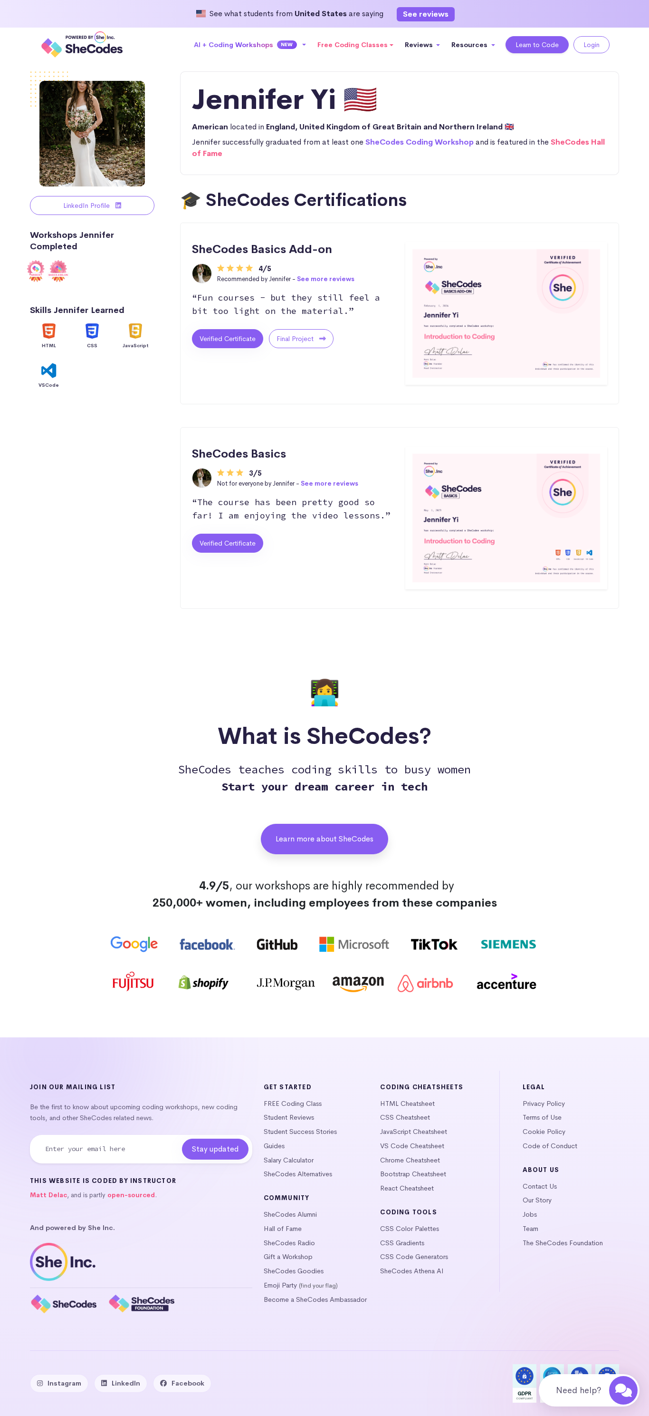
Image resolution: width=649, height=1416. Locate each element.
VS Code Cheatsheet (412, 1146)
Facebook (188, 1383)
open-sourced (131, 1195)
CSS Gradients (402, 1243)
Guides (274, 1146)
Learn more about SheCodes (324, 839)
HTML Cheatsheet (407, 1103)
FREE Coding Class (293, 1103)
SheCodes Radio (289, 1243)
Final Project (296, 338)
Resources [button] (470, 44)
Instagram (64, 1383)
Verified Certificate (228, 338)
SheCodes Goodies (294, 1271)
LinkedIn (126, 1383)
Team (530, 1228)
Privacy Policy (544, 1103)
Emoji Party (280, 1285)
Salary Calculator (289, 1160)
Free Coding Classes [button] (352, 44)
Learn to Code (537, 44)
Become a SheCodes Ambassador (315, 1299)
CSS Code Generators (414, 1256)
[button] (250, 44)
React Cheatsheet (407, 1188)
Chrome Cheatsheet (410, 1160)
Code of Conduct (550, 1146)
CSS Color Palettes (409, 1228)
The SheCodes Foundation (563, 1243)
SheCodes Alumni (290, 1214)
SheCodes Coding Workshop (419, 142)
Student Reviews (289, 1117)
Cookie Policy (544, 1131)
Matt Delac (48, 1195)
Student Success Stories (300, 1131)
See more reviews (325, 279)
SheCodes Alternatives (298, 1174)
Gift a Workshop (288, 1256)
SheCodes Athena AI (412, 1271)
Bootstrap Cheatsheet (413, 1174)
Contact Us (540, 1186)
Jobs (530, 1214)
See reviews (426, 14)
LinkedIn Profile (87, 205)
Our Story (537, 1200)
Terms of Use (542, 1117)
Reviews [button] (420, 44)
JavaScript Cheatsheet (413, 1131)
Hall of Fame (283, 1228)
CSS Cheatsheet (405, 1117)
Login (591, 44)
